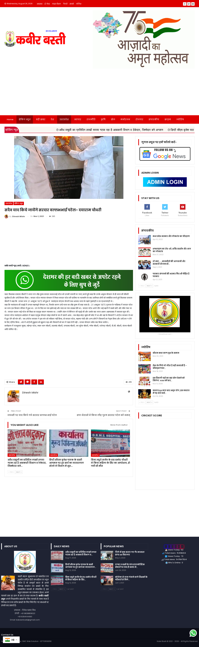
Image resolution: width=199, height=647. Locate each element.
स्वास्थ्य (39, 4)
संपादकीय (154, 119)
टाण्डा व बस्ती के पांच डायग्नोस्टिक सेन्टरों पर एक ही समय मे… (130, 566)
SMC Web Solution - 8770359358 (36, 641)
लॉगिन (78, 4)
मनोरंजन (125, 119)
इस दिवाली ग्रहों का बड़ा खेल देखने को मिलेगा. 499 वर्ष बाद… (169, 379)
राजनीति (91, 119)
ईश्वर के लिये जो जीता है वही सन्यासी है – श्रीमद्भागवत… (170, 367)
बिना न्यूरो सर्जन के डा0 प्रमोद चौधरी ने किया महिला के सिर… (80, 578)
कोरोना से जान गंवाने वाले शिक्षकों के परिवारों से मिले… (131, 578)
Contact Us (7, 634)
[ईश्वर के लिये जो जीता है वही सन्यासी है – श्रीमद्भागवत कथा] (144, 369)
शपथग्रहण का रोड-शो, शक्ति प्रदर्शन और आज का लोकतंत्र (172, 250)
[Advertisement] (99, 93)
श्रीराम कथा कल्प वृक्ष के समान (166, 353)
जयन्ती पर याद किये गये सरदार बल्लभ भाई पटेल (32, 415)
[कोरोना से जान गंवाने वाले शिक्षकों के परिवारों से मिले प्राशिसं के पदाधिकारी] (107, 580)
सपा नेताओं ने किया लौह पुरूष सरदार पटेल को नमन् (103, 415)
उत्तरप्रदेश (64, 119)
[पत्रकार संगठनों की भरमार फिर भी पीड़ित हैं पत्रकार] (144, 277)
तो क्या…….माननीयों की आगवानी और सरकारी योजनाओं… (169, 262)
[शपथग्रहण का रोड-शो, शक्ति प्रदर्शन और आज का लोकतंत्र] (144, 252)
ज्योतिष (180, 119)
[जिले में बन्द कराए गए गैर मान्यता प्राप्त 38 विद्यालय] (107, 555)
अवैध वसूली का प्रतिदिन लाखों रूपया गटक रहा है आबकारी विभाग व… (80, 553)
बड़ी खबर (40, 119)
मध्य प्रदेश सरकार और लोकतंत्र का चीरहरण (171, 236)
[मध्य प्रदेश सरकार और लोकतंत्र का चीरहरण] (144, 239)
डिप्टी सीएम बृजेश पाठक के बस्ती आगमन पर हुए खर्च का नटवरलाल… (80, 566)
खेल (113, 119)
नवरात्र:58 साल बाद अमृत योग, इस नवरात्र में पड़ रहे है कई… (171, 391)
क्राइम (167, 119)
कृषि (103, 119)
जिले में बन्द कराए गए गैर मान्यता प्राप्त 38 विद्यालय (130, 553)
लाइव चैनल (56, 4)
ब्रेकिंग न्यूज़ (25, 119)
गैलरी (65, 4)
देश (52, 119)
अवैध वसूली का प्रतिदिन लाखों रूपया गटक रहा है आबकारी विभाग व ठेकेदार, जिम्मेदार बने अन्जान (80, 130)
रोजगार (139, 119)
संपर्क (72, 4)
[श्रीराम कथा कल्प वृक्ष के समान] (144, 356)
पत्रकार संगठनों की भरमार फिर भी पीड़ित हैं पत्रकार (171, 275)
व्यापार (77, 119)
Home (10, 119)
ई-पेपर (47, 4)
